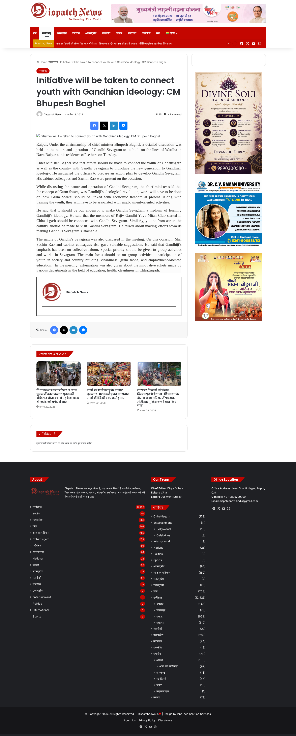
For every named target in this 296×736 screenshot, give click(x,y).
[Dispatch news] (67, 12)
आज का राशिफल (41, 532)
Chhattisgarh (41, 539)
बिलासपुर (160, 610)
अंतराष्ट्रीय (90, 33)
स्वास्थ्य (160, 622)
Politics (37, 603)
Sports (37, 616)
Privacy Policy (147, 720)
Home (43, 62)
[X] (104, 126)
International (41, 610)
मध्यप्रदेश (62, 33)
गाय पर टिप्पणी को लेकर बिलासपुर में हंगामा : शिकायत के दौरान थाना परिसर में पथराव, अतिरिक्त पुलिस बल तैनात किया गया (158, 398)
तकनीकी (146, 33)
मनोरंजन (132, 33)
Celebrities (163, 535)
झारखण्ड (160, 672)
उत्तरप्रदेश (38, 571)
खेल (158, 33)
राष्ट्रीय (76, 33)
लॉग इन (76, 443)
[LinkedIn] (114, 126)
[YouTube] (223, 508)
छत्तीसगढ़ (46, 33)
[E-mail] (44, 313)
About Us (130, 720)
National (38, 558)
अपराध (159, 604)
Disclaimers (165, 720)
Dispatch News (53, 114)
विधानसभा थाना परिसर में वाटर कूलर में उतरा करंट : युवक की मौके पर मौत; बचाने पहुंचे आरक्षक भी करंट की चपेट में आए (57, 396)
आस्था (159, 660)
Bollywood (163, 529)
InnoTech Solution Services (194, 713)
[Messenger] (123, 126)
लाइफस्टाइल (162, 691)
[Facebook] (94, 126)
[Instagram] (228, 508)
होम (34, 33)
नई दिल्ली (161, 678)
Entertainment (42, 597)
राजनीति (106, 33)
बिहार (159, 685)
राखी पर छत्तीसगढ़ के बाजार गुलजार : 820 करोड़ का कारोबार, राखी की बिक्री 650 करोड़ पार (108, 394)
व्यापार (119, 33)
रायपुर (159, 616)
